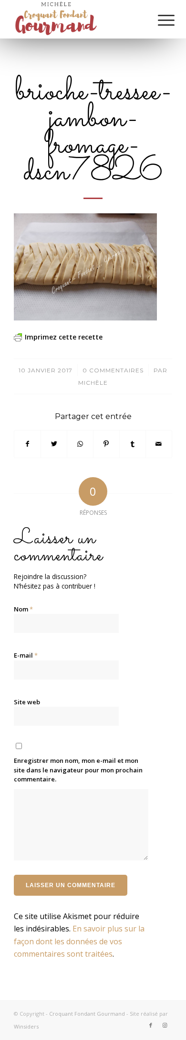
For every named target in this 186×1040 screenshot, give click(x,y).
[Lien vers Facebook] (151, 1025)
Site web (27, 702)
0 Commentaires (113, 370)
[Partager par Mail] (159, 443)
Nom (23, 609)
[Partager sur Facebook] (27, 443)
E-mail (26, 655)
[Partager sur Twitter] (54, 443)
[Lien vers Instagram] (165, 1025)
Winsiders (26, 1026)
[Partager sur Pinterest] (106, 443)
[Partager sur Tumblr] (132, 443)
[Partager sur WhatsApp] (80, 443)
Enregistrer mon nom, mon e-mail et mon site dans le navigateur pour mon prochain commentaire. (78, 769)
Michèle (93, 382)
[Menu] (158, 20)
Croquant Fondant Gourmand (87, 1013)
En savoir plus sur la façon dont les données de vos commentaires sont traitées (79, 941)
